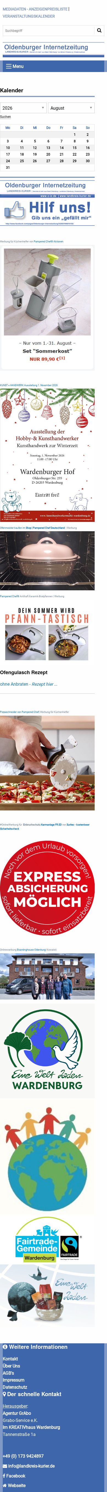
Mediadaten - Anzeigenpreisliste (35, 9)
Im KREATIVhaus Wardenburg (31, 1427)
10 (8, 148)
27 (48, 161)
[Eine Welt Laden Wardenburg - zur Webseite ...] (47, 1051)
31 (8, 168)
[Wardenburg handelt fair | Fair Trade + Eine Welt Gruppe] (47, 1239)
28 (62, 161)
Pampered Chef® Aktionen (48, 241)
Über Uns (11, 1366)
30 (88, 161)
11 (22, 148)
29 (75, 161)
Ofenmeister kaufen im (12, 528)
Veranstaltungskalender (29, 16)
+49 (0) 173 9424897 (23, 1456)
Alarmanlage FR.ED (51, 824)
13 (48, 148)
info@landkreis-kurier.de (31, 1466)
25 (22, 161)
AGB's (8, 1373)
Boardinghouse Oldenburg (31, 949)
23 (88, 154)
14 (62, 148)
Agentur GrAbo (17, 1413)
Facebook (15, 1476)
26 (35, 161)
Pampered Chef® (9, 596)
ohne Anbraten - (28, 684)
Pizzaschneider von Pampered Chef (19, 712)
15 (75, 148)
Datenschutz (15, 1387)
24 (8, 161)
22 (75, 154)
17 (8, 154)
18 (22, 154)
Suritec (70, 824)
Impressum (13, 1380)
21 (62, 154)
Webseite (17, 1485)
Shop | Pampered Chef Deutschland (45, 528)
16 (88, 148)
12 (35, 148)
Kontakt (10, 1358)
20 (48, 154)
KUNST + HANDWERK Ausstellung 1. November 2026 (29, 385)
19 (35, 154)
